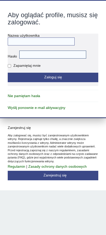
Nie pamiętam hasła (24, 96)
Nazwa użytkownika (24, 35)
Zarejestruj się (55, 175)
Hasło (12, 56)
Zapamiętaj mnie (26, 66)
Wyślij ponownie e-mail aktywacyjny (36, 108)
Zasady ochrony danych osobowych (57, 166)
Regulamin (16, 166)
